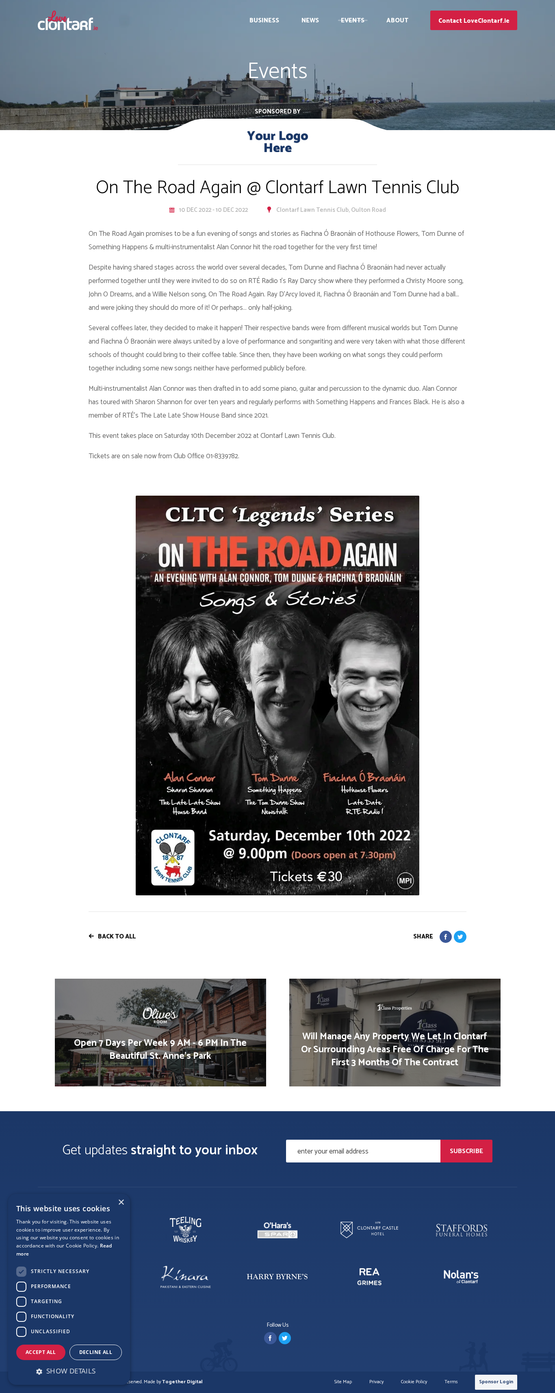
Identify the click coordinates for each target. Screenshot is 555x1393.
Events (353, 20)
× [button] (121, 1202)
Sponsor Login (496, 1382)
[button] (69, 1371)
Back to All (117, 936)
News (310, 20)
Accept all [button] (41, 1352)
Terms (451, 1382)
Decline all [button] (95, 1352)
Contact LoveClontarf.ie (473, 21)
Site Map (343, 1382)
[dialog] (69, 1289)
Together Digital (182, 1382)
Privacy (376, 1382)
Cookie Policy (414, 1382)
